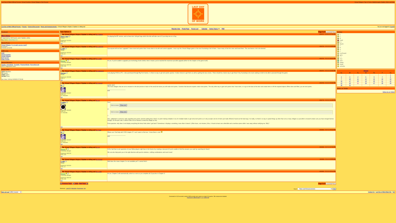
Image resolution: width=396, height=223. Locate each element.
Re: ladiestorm (99, 71)
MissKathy (74, 188)
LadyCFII (68, 188)
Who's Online (5, 36)
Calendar (204, 29)
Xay (85, 188)
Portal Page (185, 29)
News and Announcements (49, 26)
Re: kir (97, 100)
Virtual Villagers (6, 56)
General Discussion (34, 26)
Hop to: (295, 189)
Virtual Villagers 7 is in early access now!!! (14, 45)
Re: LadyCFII (99, 46)
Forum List (194, 29)
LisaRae (63, 102)
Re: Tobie (98, 130)
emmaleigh (9, 64)
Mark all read (5, 192)
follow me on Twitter (389, 92)
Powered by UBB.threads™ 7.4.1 (195, 197)
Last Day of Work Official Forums (11, 26)
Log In (392, 26)
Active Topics (213, 29)
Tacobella (16, 64)
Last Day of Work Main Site (383, 192)
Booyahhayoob (34, 64)
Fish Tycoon (5, 58)
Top (61, 43)
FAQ (223, 29)
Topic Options (65, 32)
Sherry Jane (64, 36)
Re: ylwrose (99, 83)
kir (61, 85)
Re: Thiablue (99, 34)
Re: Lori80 (98, 59)
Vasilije (3, 64)
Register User (176, 29)
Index (76, 183)
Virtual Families (6, 54)
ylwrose (63, 73)
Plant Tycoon (5, 59)
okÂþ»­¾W (206, 197)
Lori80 (63, 49)
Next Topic (82, 183)
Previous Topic (67, 183)
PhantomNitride (24, 64)
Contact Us (371, 192)
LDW (2, 53)
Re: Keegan (99, 159)
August (366, 71)
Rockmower (80, 188)
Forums (24, 26)
